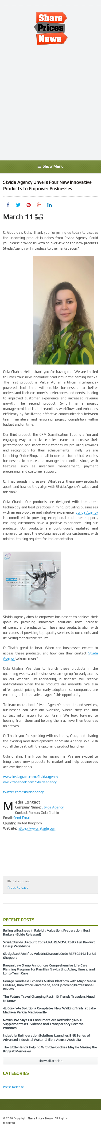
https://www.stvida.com (37, 828)
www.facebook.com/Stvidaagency (30, 782)
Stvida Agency (87, 512)
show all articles (50, 1061)
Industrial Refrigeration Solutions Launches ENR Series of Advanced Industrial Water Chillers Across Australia (46, 1037)
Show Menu (53, 166)
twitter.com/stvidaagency (23, 792)
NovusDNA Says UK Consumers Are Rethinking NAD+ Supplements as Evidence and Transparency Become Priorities (43, 1024)
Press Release (18, 887)
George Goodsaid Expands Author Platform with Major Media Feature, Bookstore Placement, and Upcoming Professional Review (49, 985)
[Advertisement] (50, 102)
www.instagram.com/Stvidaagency (30, 777)
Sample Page (87, 1118)
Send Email (22, 818)
